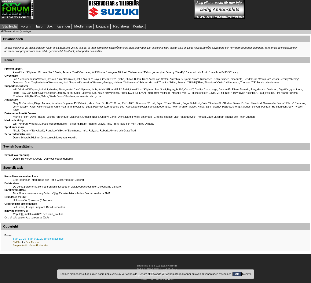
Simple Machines (53, 238)
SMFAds (17, 242)
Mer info (247, 274)
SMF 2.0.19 (19, 238)
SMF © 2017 (35, 238)
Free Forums (32, 242)
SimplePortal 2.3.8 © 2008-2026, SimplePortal (157, 266)
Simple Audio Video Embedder (30, 245)
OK (237, 274)
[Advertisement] (60, 9)
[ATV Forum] (17, 18)
